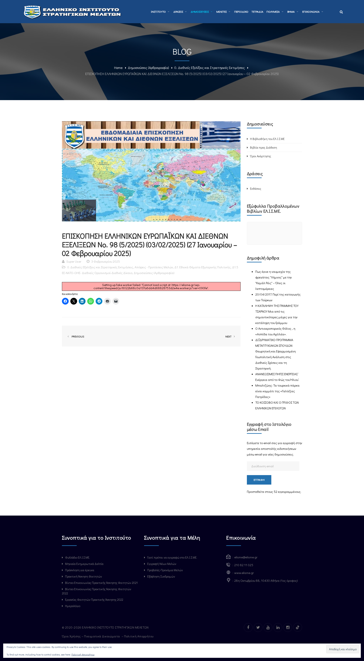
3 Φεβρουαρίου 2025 (105, 261)
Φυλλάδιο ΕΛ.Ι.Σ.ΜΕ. (77, 557)
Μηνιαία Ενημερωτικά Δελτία (84, 564)
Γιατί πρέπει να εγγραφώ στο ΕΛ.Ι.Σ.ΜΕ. (172, 557)
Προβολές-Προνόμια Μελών (165, 570)
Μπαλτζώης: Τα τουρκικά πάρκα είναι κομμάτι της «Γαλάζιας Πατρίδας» (277, 391)
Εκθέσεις (255, 189)
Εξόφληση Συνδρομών (161, 576)
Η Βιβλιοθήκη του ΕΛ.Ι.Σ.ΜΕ (267, 139)
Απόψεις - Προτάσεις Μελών (154, 267)
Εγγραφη (259, 479)
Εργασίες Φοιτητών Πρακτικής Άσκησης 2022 (94, 600)
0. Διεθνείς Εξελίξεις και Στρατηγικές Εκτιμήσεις (209, 67)
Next (228, 336)
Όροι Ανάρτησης (260, 156)
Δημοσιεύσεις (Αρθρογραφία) (148, 67)
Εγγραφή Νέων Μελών (161, 564)
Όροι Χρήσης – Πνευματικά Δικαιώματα (91, 636)
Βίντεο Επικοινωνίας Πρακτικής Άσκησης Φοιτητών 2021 (101, 583)
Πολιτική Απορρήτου (139, 636)
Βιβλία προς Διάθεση (263, 147)
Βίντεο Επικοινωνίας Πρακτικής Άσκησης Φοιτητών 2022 (96, 591)
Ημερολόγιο (72, 606)
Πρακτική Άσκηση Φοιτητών (83, 576)
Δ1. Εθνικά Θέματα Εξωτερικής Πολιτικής (202, 267)
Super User (73, 261)
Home (118, 67)
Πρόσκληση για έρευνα (79, 570)
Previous (77, 336)
